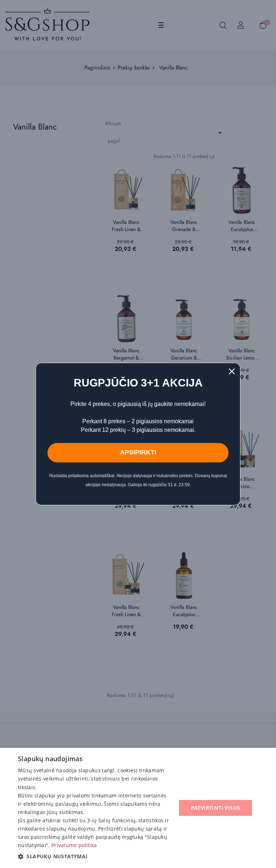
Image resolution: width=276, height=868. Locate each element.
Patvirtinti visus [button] (215, 807)
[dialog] (138, 808)
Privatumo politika (74, 845)
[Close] (231, 371)
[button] (95, 856)
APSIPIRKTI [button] (138, 452)
